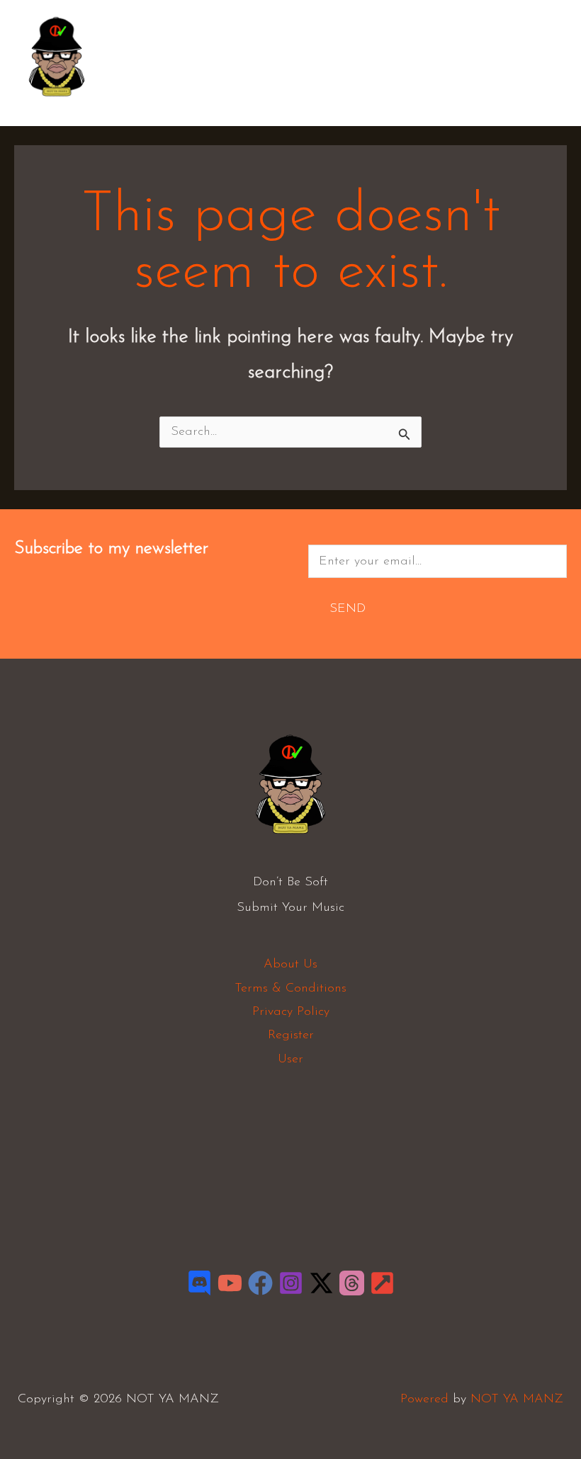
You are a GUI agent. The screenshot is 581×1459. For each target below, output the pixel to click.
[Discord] (199, 1283)
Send (347, 609)
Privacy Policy (290, 1012)
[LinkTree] (382, 1283)
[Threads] (352, 1283)
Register (291, 1035)
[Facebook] (260, 1283)
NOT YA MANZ (60, 104)
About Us (290, 964)
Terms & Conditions (290, 988)
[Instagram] (291, 1283)
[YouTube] (230, 1283)
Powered (424, 1399)
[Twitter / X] (321, 1283)
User (290, 1059)
